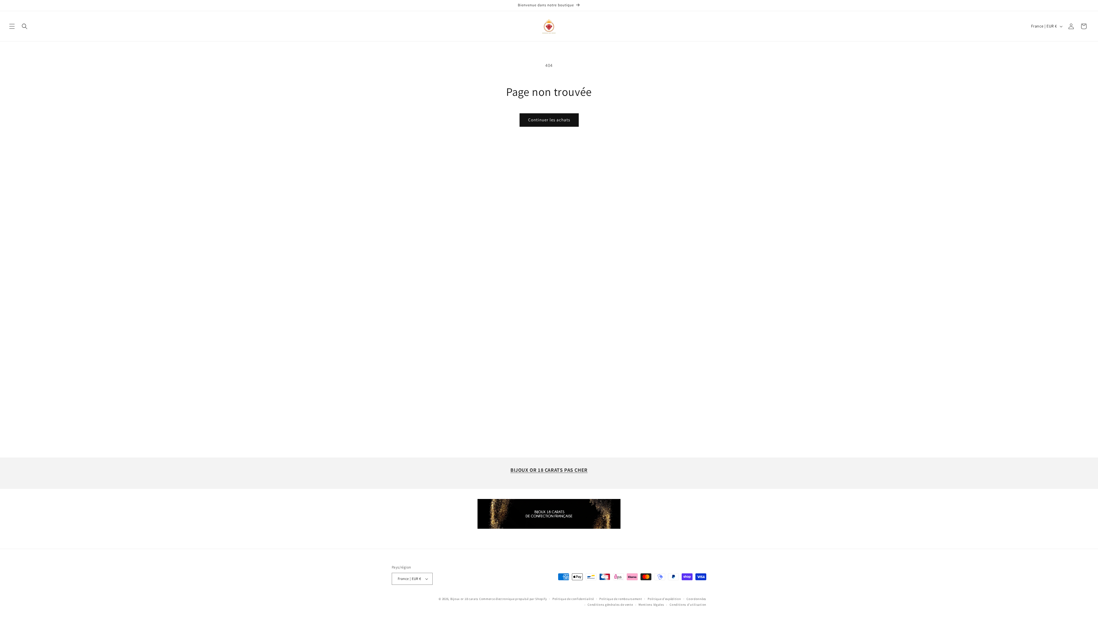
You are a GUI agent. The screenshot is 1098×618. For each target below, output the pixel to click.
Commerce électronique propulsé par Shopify (513, 599)
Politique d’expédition (664, 599)
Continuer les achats (549, 119)
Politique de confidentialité (573, 599)
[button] (12, 26)
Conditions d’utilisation (688, 605)
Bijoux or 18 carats (464, 599)
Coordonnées (696, 599)
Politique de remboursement (620, 599)
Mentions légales (651, 605)
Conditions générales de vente (610, 605)
